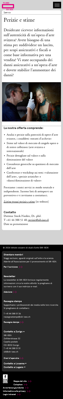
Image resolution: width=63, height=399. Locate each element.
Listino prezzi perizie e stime (19, 201)
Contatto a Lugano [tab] (14, 367)
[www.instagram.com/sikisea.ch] (5, 381)
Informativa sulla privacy (14, 391)
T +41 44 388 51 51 (12, 348)
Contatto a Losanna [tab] (14, 363)
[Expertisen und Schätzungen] (31, 104)
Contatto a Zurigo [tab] (13, 331)
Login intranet (9, 394)
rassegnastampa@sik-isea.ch (17, 317)
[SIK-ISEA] (8, 6)
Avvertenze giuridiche (13, 388)
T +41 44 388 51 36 (12, 313)
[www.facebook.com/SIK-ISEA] (5, 376)
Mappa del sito (20, 381)
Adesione (8, 292)
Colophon (18, 384)
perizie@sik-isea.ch (38, 220)
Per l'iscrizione (11, 267)
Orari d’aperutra (11, 358)
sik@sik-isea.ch (11, 351)
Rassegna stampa (11, 322)
